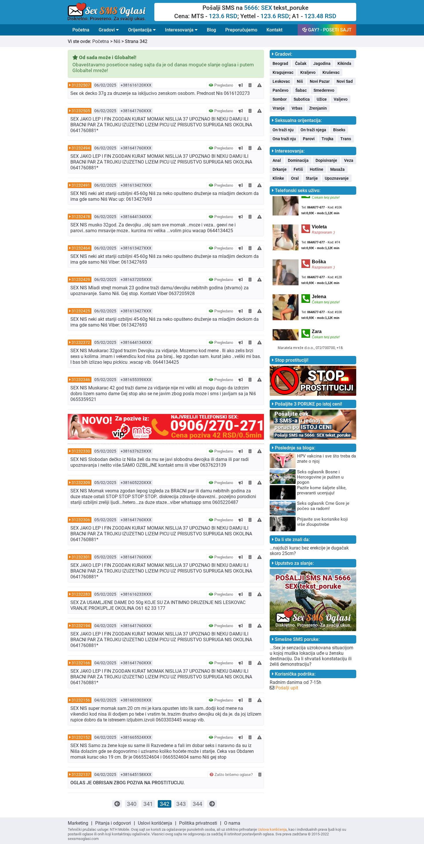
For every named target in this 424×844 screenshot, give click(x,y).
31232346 (81, 379)
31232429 (81, 279)
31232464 (81, 248)
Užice (322, 99)
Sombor (280, 99)
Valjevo (341, 99)
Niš (117, 41)
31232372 (81, 342)
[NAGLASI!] (240, 85)
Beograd (280, 63)
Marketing (78, 823)
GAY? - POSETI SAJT (329, 30)
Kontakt (274, 30)
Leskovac (281, 81)
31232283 (81, 594)
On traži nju (283, 129)
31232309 (81, 482)
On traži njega (313, 129)
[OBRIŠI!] (250, 85)
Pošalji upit (286, 688)
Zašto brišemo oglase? (233, 774)
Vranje (279, 108)
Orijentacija (140, 30)
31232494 (81, 148)
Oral (295, 178)
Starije (312, 178)
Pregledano (223, 85)
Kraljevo (308, 72)
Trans (345, 138)
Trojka (327, 138)
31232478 (81, 216)
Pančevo (280, 90)
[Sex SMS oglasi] (111, 12)
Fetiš (298, 169)
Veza (348, 160)
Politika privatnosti (198, 823)
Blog (211, 30)
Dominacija (298, 160)
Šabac (301, 90)
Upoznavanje (337, 178)
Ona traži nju (284, 138)
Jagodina (322, 63)
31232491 (81, 185)
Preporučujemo (241, 30)
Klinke (278, 178)
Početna (80, 30)
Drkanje (280, 169)
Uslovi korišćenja (155, 823)
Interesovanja (180, 30)
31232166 (81, 663)
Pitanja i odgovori (113, 823)
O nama (232, 823)
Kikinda (344, 63)
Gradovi (107, 30)
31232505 (81, 110)
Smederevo (324, 90)
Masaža (337, 169)
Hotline (316, 169)
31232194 (81, 625)
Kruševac (330, 72)
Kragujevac (283, 72)
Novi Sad (345, 81)
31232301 (81, 557)
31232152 (81, 737)
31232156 (81, 700)
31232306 (81, 519)
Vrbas (297, 108)
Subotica (302, 99)
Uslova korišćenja (272, 829)
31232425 (81, 311)
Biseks (339, 129)
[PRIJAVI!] (259, 85)
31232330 (81, 451)
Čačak (300, 63)
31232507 (81, 85)
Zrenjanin (318, 108)
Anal (277, 160)
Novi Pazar (320, 81)
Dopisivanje (326, 160)
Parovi (309, 138)
